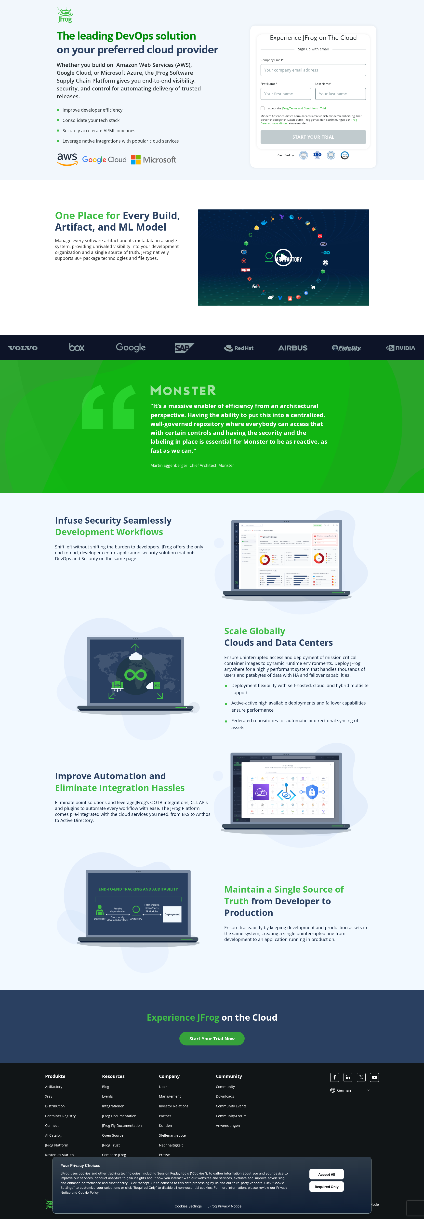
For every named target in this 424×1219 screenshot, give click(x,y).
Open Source (112, 1135)
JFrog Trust (111, 1145)
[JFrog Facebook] (334, 1077)
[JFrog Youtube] (374, 1077)
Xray (48, 1096)
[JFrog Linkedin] (348, 1077)
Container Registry (60, 1116)
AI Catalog (53, 1135)
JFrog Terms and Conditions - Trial (304, 108)
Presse (164, 1154)
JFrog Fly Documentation (122, 1125)
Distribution (55, 1106)
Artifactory (53, 1086)
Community (225, 1086)
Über (163, 1086)
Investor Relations (173, 1106)
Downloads (225, 1096)
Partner (165, 1116)
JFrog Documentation (119, 1116)
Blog (105, 1086)
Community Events (231, 1106)
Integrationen (113, 1106)
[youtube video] (283, 257)
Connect (52, 1125)
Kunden (165, 1125)
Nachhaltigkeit (171, 1145)
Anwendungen (228, 1125)
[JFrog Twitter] (361, 1077)
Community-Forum (231, 1116)
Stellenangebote (172, 1135)
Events (107, 1096)
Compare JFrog (114, 1154)
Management (170, 1096)
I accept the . (297, 108)
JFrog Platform (56, 1145)
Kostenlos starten (59, 1154)
